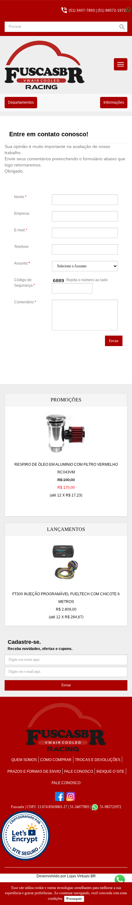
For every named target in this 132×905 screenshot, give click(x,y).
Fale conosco (78, 771)
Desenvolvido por (52, 876)
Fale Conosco (66, 783)
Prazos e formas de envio (34, 771)
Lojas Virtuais (79, 876)
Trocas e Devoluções (97, 760)
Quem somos (24, 760)
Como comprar (56, 760)
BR (93, 876)
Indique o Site (110, 771)
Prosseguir (74, 898)
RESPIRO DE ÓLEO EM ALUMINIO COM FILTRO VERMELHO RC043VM (66, 479)
